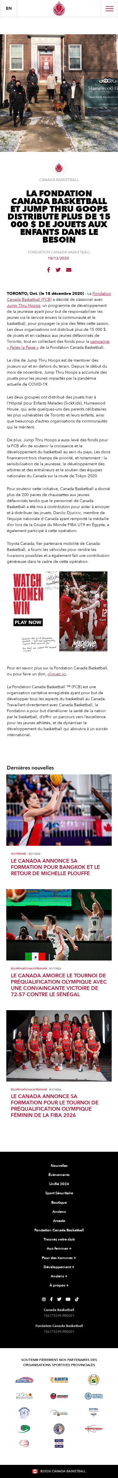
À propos (59, 1285)
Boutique (59, 1202)
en (9, 8)
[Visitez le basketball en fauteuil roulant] (24, 1443)
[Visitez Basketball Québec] (94, 1396)
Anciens (59, 1211)
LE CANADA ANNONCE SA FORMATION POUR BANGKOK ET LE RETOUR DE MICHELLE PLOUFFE (55, 867)
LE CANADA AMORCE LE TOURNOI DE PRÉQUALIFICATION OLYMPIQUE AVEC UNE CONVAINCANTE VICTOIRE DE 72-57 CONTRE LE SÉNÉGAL (59, 985)
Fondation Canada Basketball (59, 1230)
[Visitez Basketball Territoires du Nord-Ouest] (24, 1413)
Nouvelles (59, 1165)
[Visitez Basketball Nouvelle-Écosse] (93, 1413)
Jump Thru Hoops (23, 305)
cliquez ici (57, 674)
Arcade (59, 1220)
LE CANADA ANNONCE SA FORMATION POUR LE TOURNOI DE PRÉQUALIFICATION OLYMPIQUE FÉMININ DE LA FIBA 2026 (55, 1106)
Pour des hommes (59, 1257)
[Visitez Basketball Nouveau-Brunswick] (59, 1412)
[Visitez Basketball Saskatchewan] (93, 1379)
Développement (59, 1267)
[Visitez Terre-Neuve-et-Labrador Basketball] (59, 1429)
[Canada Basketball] (59, 8)
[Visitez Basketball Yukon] (94, 1429)
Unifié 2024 (59, 1184)
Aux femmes (59, 1248)
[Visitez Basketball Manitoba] (24, 1396)
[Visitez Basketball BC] (24, 1380)
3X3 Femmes (18, 854)
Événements (59, 1174)
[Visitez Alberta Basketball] (59, 1380)
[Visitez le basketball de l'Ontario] (59, 1396)
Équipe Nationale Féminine (29, 968)
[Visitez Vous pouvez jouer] (59, 1443)
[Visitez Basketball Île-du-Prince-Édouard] (24, 1429)
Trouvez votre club (59, 1239)
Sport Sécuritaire (59, 1193)
